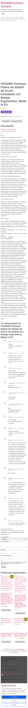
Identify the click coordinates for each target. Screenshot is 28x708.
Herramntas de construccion (11, 17)
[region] (14, 695)
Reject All (14, 704)
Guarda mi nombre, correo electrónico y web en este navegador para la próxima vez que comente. (14, 563)
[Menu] (3, 14)
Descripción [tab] (6, 121)
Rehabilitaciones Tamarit (12, 4)
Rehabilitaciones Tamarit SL (12, 682)
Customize (14, 701)
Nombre (3, 549)
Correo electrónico (6, 555)
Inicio (2, 17)
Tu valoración (5, 541)
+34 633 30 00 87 (8, 673)
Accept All (14, 697)
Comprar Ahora (6, 112)
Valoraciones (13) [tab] (17, 121)
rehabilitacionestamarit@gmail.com (12, 674)
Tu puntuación (5, 536)
